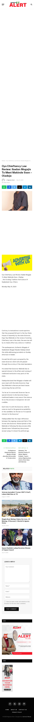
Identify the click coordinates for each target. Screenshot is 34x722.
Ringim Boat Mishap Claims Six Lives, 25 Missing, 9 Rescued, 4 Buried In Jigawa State (16, 521)
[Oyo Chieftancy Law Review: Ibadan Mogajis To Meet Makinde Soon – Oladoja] (17, 201)
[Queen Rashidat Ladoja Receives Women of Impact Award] (17, 537)
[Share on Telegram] (24, 187)
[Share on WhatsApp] (4, 187)
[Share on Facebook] (9, 187)
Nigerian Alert (11, 180)
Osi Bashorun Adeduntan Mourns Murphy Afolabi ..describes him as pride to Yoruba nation (9, 454)
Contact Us (23, 709)
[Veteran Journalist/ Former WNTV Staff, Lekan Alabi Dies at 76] (17, 481)
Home (3, 160)
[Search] (31, 5)
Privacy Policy (17, 712)
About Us (14, 709)
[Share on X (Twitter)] (14, 187)
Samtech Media (27, 716)
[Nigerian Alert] (18, 4)
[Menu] (3, 5)
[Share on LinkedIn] (29, 187)
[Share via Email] (19, 187)
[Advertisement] (17, 84)
